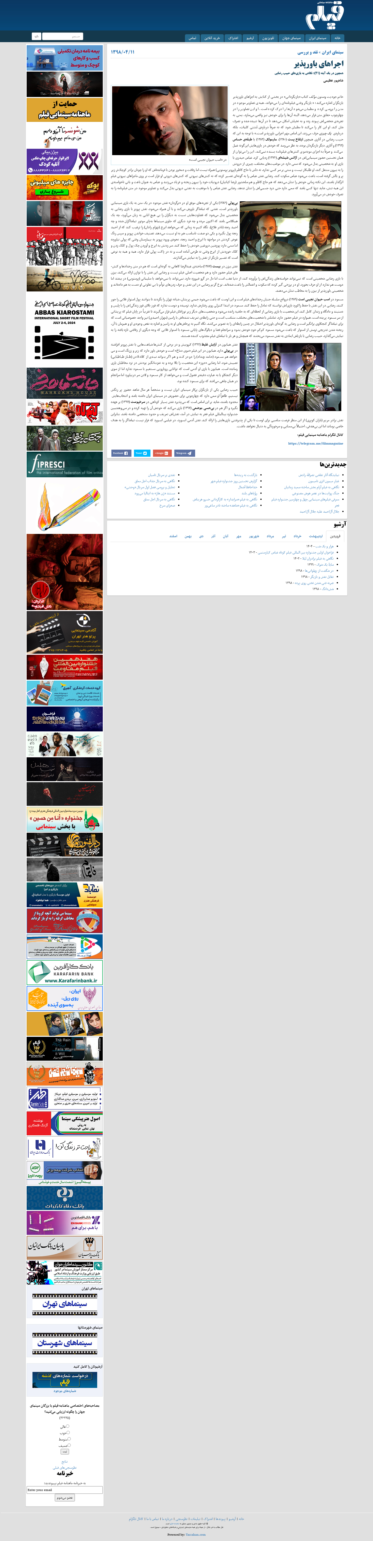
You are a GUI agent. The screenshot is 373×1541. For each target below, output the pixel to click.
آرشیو (250, 38)
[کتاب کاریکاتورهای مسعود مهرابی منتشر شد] (65, 246)
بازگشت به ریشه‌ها (245, 475)
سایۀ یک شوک (325, 564)
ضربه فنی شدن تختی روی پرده (314, 583)
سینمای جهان (291, 38)
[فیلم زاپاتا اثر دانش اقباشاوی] (65, 572)
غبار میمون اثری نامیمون (323, 481)
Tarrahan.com (196, 1534)
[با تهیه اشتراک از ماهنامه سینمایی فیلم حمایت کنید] (65, 109)
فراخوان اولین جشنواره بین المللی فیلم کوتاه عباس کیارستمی (296, 552)
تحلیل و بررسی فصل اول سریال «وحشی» (150, 487)
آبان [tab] (225, 536)
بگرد (37, 36)
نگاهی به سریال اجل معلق (159, 499)
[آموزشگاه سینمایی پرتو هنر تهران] (65, 632)
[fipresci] (65, 464)
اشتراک (233, 38)
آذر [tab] (213, 536)
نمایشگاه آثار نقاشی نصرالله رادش (319, 475)
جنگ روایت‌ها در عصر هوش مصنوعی (315, 493)
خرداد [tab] (297, 536)
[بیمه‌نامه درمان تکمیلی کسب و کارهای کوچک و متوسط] (65, 57)
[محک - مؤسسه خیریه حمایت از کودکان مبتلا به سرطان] (65, 135)
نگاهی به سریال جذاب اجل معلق (155, 481)
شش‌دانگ (328, 589)
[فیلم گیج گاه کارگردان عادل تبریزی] (65, 412)
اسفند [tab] (173, 536)
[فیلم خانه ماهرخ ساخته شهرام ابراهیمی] (65, 383)
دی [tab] (201, 536)
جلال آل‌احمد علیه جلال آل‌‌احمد (319, 511)
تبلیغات (195, 1519)
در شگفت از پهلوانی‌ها (319, 570)
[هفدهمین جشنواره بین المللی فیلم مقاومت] (65, 667)
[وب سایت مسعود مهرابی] (65, 505)
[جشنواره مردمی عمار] (65, 719)
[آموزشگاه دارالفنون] (65, 844)
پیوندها (221, 1519)
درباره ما (167, 1519)
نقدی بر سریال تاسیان (161, 475)
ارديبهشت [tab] (316, 536)
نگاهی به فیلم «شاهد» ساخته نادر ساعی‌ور (231, 505)
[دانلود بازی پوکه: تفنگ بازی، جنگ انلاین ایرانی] (65, 187)
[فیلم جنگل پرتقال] (65, 438)
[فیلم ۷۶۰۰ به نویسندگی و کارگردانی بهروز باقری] (65, 279)
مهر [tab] (238, 536)
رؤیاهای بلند (249, 493)
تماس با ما (152, 1519)
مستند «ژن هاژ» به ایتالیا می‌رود (154, 493)
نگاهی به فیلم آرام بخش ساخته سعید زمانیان (311, 487)
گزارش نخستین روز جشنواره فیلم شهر (233, 481)
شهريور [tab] (254, 536)
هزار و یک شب (324, 546)
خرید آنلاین (212, 38)
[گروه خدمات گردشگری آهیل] (65, 693)
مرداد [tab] (270, 536)
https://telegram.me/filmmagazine (315, 443)
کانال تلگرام (136, 1519)
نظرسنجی (182, 1519)
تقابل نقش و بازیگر (322, 577)
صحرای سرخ (167, 505)
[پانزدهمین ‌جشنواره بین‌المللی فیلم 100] (65, 84)
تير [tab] (284, 536)
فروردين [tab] (335, 536)
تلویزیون (268, 38)
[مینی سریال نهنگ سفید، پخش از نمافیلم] (65, 213)
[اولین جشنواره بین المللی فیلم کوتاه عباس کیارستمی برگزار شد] (65, 329)
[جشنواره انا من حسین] (65, 819)
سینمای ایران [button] (317, 38)
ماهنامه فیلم (174, 1523)
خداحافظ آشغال (247, 487)
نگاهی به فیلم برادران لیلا (318, 558)
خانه (338, 38)
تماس (192, 38)
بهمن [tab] (188, 536)
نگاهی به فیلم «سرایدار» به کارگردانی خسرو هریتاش (225, 499)
